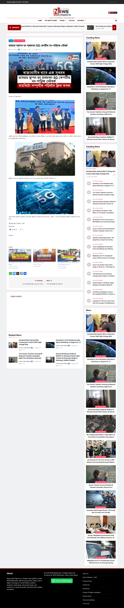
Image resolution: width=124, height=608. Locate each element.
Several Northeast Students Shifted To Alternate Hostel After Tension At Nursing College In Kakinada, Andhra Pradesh (101, 139)
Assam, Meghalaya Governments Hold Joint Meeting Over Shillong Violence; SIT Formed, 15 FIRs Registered (101, 538)
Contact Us (86, 585)
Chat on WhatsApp (63, 580)
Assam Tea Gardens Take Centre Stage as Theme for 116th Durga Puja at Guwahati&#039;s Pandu (104, 267)
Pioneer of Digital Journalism (92, 592)
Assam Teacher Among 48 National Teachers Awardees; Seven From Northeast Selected (103, 231)
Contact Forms (113, 2)
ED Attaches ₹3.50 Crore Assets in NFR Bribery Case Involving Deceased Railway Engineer (104, 222)
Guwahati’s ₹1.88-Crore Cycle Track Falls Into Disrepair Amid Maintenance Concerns (104, 303)
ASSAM (62, 20)
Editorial (80, 20)
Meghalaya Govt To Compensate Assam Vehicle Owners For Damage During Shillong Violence (104, 258)
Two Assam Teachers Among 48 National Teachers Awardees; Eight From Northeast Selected (30, 356)
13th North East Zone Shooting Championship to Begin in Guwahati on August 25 (103, 276)
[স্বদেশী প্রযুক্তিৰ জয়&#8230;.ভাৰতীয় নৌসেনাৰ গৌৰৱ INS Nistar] (20, 255)
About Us (86, 573)
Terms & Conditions (89, 600)
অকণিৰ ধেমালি (86, 604)
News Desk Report (26, 348)
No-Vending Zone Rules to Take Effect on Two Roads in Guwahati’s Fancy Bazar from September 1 (103, 213)
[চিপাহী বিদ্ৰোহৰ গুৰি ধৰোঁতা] (44, 255)
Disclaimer (86, 588)
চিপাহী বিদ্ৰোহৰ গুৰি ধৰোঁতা (38, 262)
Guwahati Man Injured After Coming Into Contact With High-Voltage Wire (30, 342)
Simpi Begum (15, 49)
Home (40, 20)
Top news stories (51, 20)
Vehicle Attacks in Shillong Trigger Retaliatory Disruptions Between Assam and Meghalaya (103, 285)
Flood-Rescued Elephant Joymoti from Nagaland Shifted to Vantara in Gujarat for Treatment (104, 294)
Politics (72, 20)
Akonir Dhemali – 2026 (90, 577)
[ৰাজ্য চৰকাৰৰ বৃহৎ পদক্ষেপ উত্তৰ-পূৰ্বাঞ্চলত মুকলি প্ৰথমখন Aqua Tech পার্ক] (69, 255)
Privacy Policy (87, 596)
